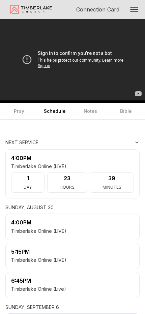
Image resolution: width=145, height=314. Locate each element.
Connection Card (99, 9)
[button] (134, 9)
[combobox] (106, 142)
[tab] (19, 111)
